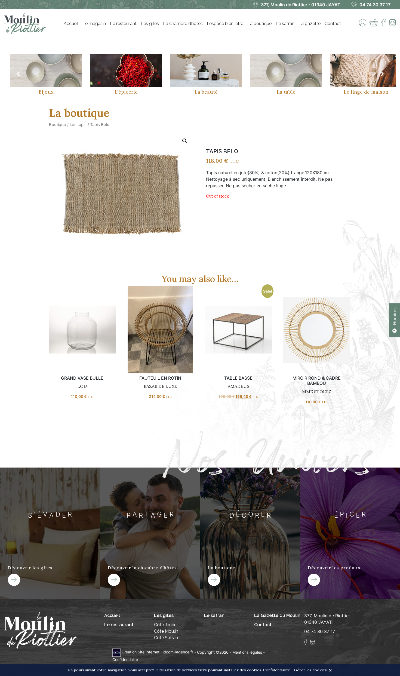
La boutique (259, 23)
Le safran (285, 23)
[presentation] (18, 74)
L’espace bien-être (225, 23)
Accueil (71, 23)
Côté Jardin (165, 624)
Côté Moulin (166, 631)
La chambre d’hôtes (183, 23)
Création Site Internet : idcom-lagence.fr (157, 652)
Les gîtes (150, 23)
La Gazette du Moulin (277, 615)
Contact (333, 23)
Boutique (57, 124)
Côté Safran (166, 637)
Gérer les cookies (310, 670)
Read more (82, 331)
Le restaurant (123, 23)
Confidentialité (125, 659)
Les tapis (78, 124)
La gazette (310, 23)
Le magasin (94, 23)
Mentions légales (247, 652)
